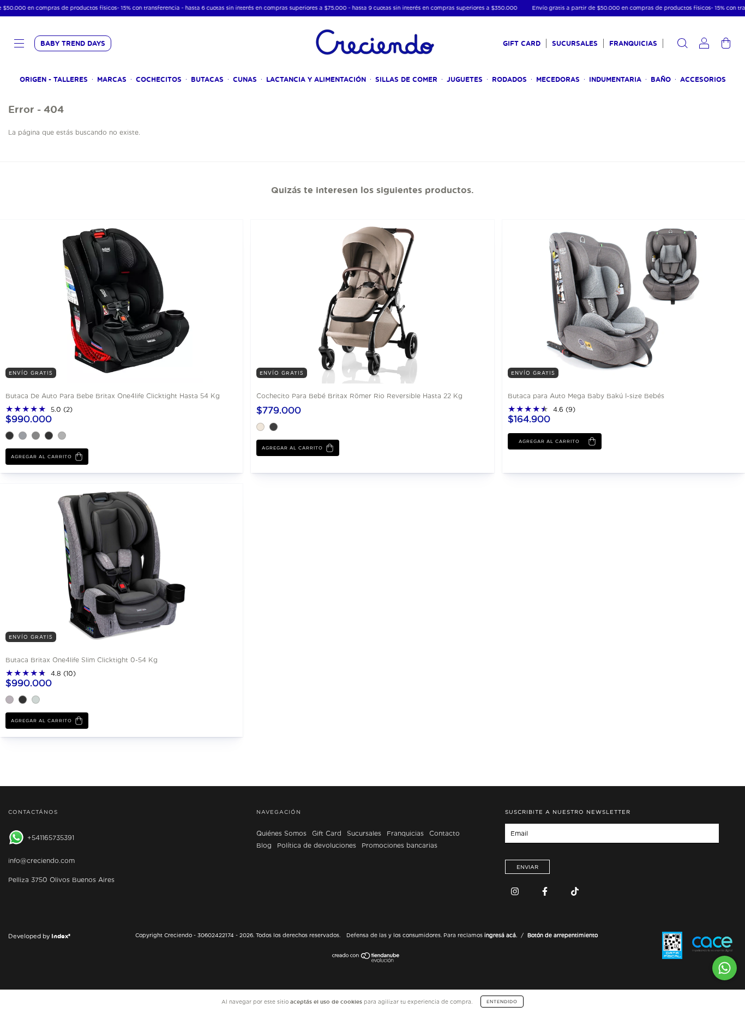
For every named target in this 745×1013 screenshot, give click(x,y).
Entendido (502, 1001)
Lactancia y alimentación (316, 79)
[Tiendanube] (366, 960)
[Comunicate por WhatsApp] (724, 968)
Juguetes (465, 79)
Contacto (444, 833)
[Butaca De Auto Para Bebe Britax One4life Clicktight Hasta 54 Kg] (82, 301)
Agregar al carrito (41, 456)
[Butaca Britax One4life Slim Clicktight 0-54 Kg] (82, 565)
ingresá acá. (500, 935)
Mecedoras (558, 79)
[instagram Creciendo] (516, 891)
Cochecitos (159, 79)
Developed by (39, 936)
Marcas (112, 79)
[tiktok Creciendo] (575, 891)
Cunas (245, 79)
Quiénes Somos (281, 833)
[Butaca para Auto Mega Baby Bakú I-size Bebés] (584, 301)
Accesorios (703, 79)
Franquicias (633, 43)
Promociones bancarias (399, 845)
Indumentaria (615, 79)
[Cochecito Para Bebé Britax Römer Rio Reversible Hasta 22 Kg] (332, 301)
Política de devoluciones (316, 845)
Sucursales (575, 43)
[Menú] (19, 44)
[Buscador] (682, 44)
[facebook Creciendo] (546, 891)
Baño (661, 79)
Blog (264, 845)
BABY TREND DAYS (72, 43)
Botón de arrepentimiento (562, 935)
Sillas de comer (406, 79)
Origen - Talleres (54, 79)
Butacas (207, 79)
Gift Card (521, 43)
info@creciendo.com (41, 860)
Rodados (509, 79)
